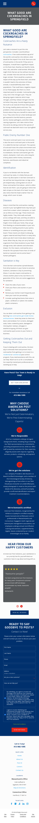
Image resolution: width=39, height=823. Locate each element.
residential (7, 355)
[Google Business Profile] (15, 804)
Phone (6, 659)
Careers (19, 766)
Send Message (19, 730)
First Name (7, 647)
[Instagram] (27, 804)
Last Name (7, 653)
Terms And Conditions (19, 724)
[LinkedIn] (23, 804)
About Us (19, 759)
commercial (17, 355)
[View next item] (21, 606)
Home (19, 755)
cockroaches (7, 54)
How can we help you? (11, 683)
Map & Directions (20, 788)
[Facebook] (11, 804)
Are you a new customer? (12, 677)
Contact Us (19, 770)
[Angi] (19, 804)
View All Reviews (19, 613)
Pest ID (19, 763)
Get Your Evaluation (19, 383)
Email (5, 665)
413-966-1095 (19, 395)
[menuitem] (5, 815)
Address (6, 671)
